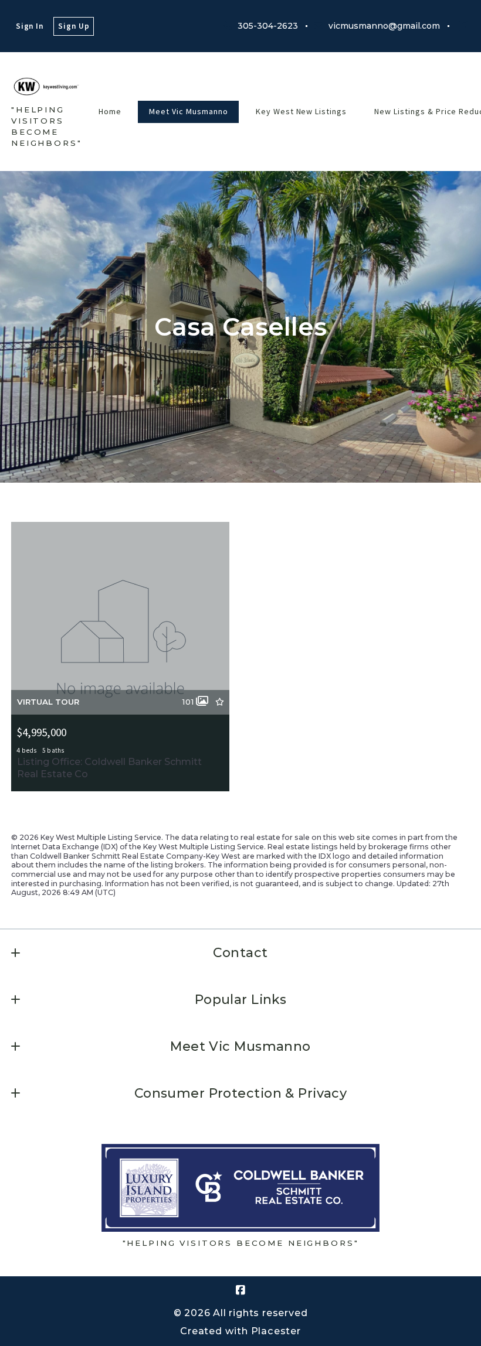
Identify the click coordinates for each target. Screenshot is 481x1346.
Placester (276, 1331)
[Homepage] (46, 86)
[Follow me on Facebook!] (463, 26)
